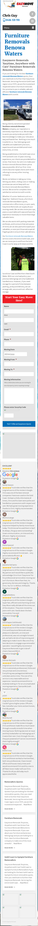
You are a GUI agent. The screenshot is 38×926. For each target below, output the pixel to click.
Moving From (10, 360)
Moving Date (9, 350)
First (6, 315)
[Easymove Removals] (19, 4)
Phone (7, 339)
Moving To (9, 369)
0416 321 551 (13, 20)
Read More (28, 805)
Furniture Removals (13, 818)
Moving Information (12, 380)
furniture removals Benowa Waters (19, 236)
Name (6, 306)
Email (7, 329)
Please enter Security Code (15, 407)
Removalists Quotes (14, 782)
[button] (11, 899)
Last (5, 324)
